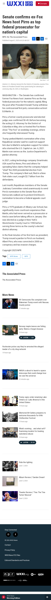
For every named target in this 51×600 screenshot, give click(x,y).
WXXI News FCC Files (12, 555)
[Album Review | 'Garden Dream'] (10, 481)
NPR (26, 256)
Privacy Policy (10, 550)
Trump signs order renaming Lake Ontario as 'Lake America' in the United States (33, 399)
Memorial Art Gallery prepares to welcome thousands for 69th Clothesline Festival (32, 415)
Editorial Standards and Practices (17, 560)
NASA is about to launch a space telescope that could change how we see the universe (32, 373)
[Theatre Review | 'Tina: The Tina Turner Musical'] (10, 496)
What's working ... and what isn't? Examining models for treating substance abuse (32, 431)
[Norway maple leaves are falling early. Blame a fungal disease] (10, 330)
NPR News (14, 256)
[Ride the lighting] (10, 466)
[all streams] (48, 597)
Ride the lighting (25, 462)
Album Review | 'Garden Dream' (32, 477)
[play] (3, 597)
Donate (43, 4)
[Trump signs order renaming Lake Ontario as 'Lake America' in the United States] (10, 401)
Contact (8, 545)
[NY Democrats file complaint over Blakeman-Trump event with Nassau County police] (10, 304)
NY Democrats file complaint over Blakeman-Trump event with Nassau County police (34, 302)
